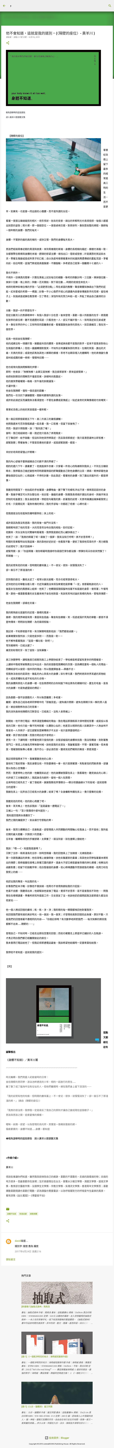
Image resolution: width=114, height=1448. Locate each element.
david (18, 1240)
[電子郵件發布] (8, 1210)
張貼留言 (10, 1259)
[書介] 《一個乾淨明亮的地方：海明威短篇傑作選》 (45, 1356)
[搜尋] (17, 5)
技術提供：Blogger (58, 1437)
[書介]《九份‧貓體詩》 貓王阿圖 (36, 1406)
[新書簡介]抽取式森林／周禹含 (35, 1306)
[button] (8, 43)
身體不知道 (11, 1214)
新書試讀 (23, 1214)
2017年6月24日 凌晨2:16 (28, 1251)
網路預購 (33, 1214)
